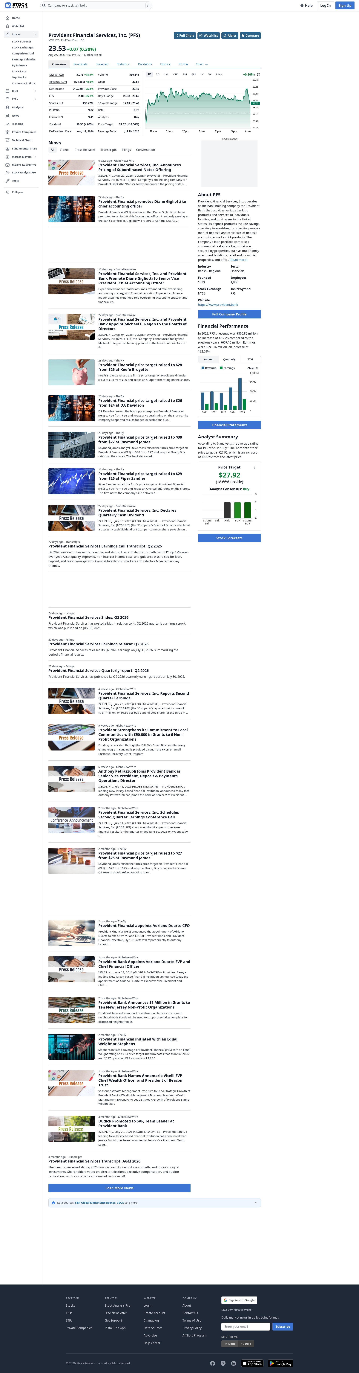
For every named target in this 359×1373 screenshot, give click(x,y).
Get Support (113, 1320)
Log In (325, 5)
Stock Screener (21, 41)
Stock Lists (19, 71)
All (53, 150)
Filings (126, 150)
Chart (200, 64)
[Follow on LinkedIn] (234, 1363)
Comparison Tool (23, 53)
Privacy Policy (192, 1328)
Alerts (232, 35)
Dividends (145, 64)
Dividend (55, 124)
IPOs (69, 1313)
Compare (252, 35)
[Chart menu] (254, 467)
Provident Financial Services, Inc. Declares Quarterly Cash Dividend (137, 513)
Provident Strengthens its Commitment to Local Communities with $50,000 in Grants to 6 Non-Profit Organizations (143, 734)
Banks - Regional (209, 271)
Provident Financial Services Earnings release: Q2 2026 (98, 643)
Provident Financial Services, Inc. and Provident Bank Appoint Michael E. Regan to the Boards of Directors (142, 324)
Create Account (154, 1313)
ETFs (69, 1320)
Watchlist (211, 35)
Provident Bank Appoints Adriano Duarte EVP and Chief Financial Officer (144, 964)
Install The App (115, 1328)
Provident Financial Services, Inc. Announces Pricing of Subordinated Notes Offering (139, 167)
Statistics (123, 64)
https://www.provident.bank (218, 305)
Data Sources (153, 1328)
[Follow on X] (223, 1363)
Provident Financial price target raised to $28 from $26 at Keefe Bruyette (140, 367)
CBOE (120, 1202)
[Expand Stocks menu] (36, 34)
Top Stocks (19, 77)
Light (231, 1343)
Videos (64, 150)
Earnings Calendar (23, 59)
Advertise (150, 1335)
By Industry (19, 65)
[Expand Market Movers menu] (36, 157)
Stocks (70, 1305)
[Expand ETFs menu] (36, 99)
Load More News (119, 1188)
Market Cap (56, 74)
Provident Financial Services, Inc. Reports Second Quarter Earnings (143, 696)
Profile (183, 64)
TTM (250, 359)
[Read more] (238, 260)
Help (309, 5)
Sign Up (345, 5)
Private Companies (79, 1328)
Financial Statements (229, 425)
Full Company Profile (229, 314)
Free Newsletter (116, 1313)
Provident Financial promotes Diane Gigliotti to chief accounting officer (142, 204)
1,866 (234, 282)
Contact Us (190, 1313)
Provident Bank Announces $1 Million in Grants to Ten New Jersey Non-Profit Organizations (144, 1005)
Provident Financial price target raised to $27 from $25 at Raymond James (140, 855)
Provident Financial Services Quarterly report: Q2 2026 (98, 670)
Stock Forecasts (229, 538)
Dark (248, 1343)
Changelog (151, 1320)
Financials (81, 64)
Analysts (103, 117)
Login (147, 1305)
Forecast (102, 64)
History (165, 64)
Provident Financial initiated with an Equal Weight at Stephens (137, 1041)
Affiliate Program (194, 1335)
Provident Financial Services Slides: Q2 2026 (88, 617)
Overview (59, 64)
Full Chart (186, 35)
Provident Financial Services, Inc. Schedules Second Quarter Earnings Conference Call (138, 815)
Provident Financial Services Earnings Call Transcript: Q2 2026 (105, 546)
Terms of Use (191, 1320)
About (186, 1305)
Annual (208, 359)
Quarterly (229, 359)
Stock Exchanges (23, 47)
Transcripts (109, 150)
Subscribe (283, 1327)
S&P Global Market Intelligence (95, 1202)
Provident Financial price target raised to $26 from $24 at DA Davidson (140, 403)
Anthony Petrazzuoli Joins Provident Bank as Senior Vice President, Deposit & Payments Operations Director (139, 776)
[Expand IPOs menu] (36, 91)
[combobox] (96, 5)
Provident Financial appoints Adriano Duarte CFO (144, 925)
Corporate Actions (24, 83)
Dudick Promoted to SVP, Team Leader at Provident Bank (136, 1123)
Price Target (105, 124)
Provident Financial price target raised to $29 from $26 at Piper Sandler (140, 476)
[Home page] (16, 5)
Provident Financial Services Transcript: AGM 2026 (94, 1161)
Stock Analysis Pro (118, 1305)
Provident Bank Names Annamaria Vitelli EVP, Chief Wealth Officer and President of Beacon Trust (140, 1080)
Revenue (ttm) (58, 81)
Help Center (152, 1343)
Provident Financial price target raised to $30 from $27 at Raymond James (140, 439)
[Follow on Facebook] (213, 1363)
